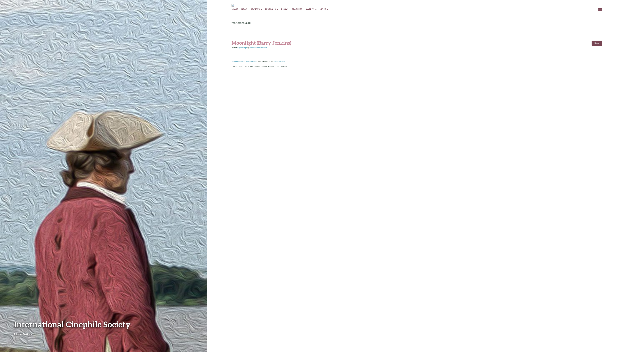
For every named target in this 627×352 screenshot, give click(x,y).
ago (242, 48)
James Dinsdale (279, 61)
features (297, 9)
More (323, 9)
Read (597, 43)
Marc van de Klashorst (258, 48)
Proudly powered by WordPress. (244, 61)
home (235, 9)
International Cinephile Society (72, 324)
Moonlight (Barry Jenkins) (261, 43)
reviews (255, 9)
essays (284, 9)
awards (309, 9)
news (244, 9)
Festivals (270, 9)
